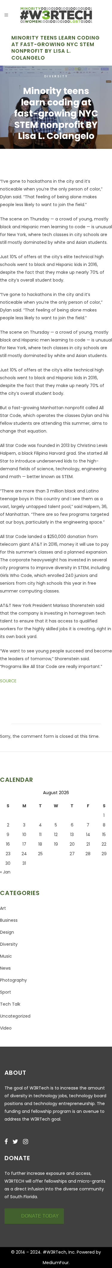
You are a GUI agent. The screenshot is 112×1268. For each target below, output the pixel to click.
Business (9, 920)
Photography (13, 980)
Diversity (56, 76)
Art (3, 908)
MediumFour (56, 1263)
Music (6, 956)
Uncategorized (15, 1016)
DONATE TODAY (40, 1216)
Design (7, 932)
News (5, 968)
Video (6, 1028)
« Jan (5, 872)
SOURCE (8, 681)
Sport (5, 992)
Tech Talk (10, 1004)
